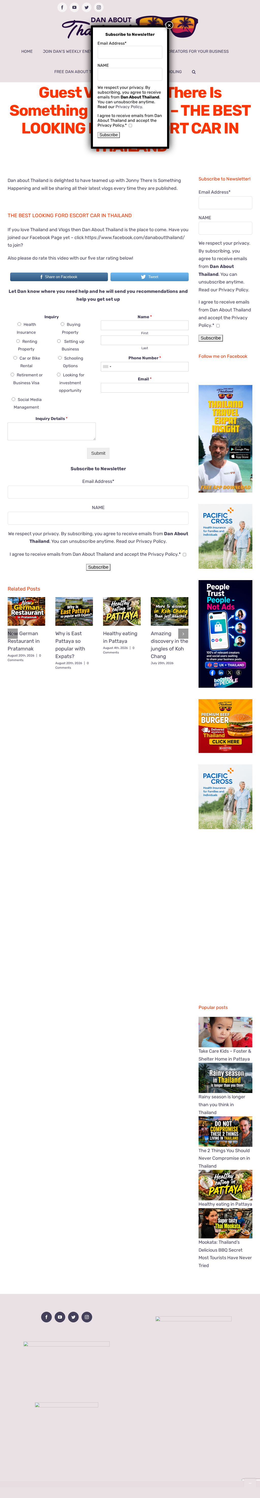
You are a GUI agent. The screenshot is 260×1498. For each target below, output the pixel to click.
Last (144, 348)
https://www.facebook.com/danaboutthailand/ (135, 237)
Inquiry (51, 316)
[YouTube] (60, 1317)
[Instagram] (87, 1317)
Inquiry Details (52, 418)
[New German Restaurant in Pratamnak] (26, 611)
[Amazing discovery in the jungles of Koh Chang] (169, 611)
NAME (98, 507)
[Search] (194, 72)
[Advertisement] (98, 709)
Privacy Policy (151, 541)
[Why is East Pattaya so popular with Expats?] (74, 611)
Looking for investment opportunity (71, 383)
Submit (98, 453)
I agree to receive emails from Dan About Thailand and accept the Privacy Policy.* (95, 554)
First (144, 333)
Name (145, 316)
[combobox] (107, 366)
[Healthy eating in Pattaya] (122, 611)
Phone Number (144, 358)
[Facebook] (46, 1317)
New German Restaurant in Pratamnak (24, 641)
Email (145, 379)
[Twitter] (73, 1317)
